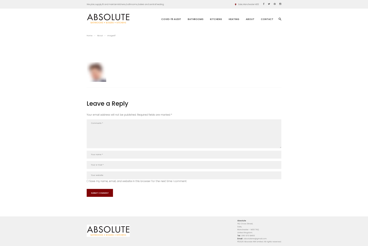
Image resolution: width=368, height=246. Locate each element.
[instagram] (280, 4)
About (250, 19)
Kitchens (216, 20)
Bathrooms (195, 20)
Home (89, 35)
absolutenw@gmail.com (255, 238)
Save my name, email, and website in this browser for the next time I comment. (138, 181)
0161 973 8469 (248, 235)
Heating (235, 20)
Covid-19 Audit (171, 19)
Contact (267, 19)
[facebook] (263, 4)
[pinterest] (275, 4)
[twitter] (269, 4)
